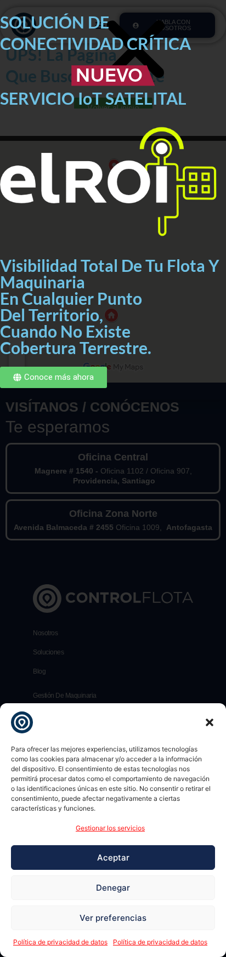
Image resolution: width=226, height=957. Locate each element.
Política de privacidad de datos (60, 942)
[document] (113, 478)
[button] (209, 722)
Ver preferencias (113, 918)
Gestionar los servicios (110, 828)
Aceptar (113, 857)
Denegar (113, 887)
